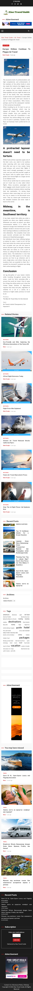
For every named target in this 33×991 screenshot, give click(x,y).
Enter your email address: (16, 932)
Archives (6, 598)
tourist (15, 642)
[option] (16, 534)
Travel (5, 773)
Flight (20, 624)
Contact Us (7, 985)
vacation (15, 645)
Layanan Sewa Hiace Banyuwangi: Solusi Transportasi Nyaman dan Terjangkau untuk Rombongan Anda (9, 534)
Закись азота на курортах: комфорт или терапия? (9, 573)
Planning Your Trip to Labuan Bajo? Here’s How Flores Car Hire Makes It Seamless (9, 548)
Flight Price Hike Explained (16, 393)
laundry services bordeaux (8, 634)
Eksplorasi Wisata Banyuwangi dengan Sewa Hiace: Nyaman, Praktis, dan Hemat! (9, 586)
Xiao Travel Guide (7, 37)
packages (24, 637)
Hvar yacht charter (7, 630)
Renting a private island (8, 640)
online (20, 634)
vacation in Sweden (25, 646)
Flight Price (27, 624)
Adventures (14, 614)
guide (19, 628)
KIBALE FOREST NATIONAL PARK (10, 632)
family (13, 624)
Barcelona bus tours (25, 616)
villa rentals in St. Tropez (8, 648)
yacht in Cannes (6, 650)
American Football (7, 616)
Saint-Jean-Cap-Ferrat (20, 640)
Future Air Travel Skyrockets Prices (16, 460)
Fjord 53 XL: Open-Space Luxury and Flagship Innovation (9, 561)
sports (28, 640)
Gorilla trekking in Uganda (8, 628)
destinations (14, 622)
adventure (6, 614)
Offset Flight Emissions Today (16, 361)
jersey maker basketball (24, 630)
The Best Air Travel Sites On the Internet (15, 298)
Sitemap (26, 985)
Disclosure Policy (17, 985)
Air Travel (17, 37)
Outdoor (27, 634)
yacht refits (13, 650)
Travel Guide (26, 642)
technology (5, 642)
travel (20, 643)
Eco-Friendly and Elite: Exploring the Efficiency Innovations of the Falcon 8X (16, 327)
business (27, 619)
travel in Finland (6, 646)
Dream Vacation (26, 622)
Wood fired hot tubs (25, 648)
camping (5, 622)
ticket (11, 642)
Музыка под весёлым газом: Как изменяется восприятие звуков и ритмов (16, 865)
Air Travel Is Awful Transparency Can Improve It (14, 304)
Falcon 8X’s (5, 624)
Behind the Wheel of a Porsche (9, 619)
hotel (26, 627)
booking (20, 619)
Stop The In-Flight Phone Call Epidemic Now (16, 492)
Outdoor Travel (6, 638)
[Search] (28, 31)
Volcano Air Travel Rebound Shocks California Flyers (16, 426)
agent (21, 614)
